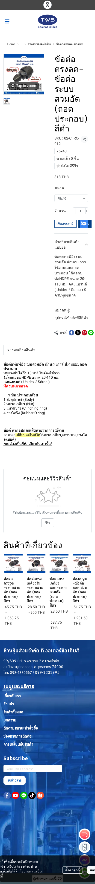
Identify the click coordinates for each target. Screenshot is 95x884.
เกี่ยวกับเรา (12, 696)
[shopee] (40, 795)
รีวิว (47, 523)
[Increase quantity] (87, 211)
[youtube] (15, 795)
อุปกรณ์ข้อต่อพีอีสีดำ (39, 44)
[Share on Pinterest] (84, 332)
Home (11, 44)
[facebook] (7, 795)
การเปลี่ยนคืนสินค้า (18, 744)
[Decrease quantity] (74, 211)
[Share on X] (78, 332)
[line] (23, 795)
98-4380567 (22, 672)
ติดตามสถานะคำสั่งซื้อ (20, 728)
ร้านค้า (8, 704)
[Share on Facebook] (71, 332)
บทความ (9, 720)
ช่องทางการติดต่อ (17, 736)
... (22, 44)
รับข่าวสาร (14, 780)
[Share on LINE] (91, 332)
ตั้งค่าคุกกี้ (72, 870)
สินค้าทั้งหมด (13, 712)
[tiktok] (32, 795)
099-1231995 (47, 672)
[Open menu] (7, 21)
